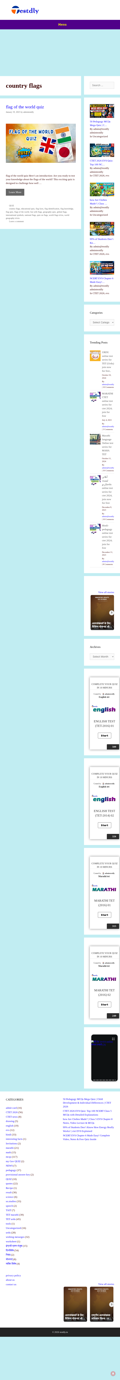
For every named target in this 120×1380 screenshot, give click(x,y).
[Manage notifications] (113, 1373)
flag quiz (9, 212)
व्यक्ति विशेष (11, 1263)
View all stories (106, 592)
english (9, 1125)
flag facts (39, 208)
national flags (30, 215)
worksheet (11, 1241)
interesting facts (14, 1139)
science (10, 1197)
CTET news (12, 1116)
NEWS (9, 1165)
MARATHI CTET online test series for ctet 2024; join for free (107, 404)
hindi (8, 1134)
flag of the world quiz (25, 106)
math (8, 1152)
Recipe (9, 1188)
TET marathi (12, 1214)
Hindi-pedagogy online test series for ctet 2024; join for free (107, 536)
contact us (11, 1284)
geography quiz (49, 212)
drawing (10, 1121)
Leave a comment (16, 221)
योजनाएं (9, 1259)
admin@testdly (108, 384)
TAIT (8, 1210)
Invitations (11, 1143)
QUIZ (11, 205)
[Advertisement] (60, 51)
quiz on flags (42, 215)
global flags (62, 212)
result (9, 1192)
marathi (10, 1148)
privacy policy (13, 1275)
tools (8, 1223)
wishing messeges (15, 1237)
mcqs (8, 1156)
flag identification (51, 208)
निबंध (8, 1254)
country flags (14, 208)
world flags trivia (56, 215)
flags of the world (21, 212)
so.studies (11, 1201)
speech (9, 1205)
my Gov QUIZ (13, 1161)
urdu (8, 1232)
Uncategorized (13, 1228)
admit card (11, 1108)
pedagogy (11, 1170)
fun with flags (36, 212)
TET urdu (11, 1219)
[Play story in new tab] (104, 1058)
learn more (15, 192)
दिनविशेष (10, 1250)
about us (10, 1280)
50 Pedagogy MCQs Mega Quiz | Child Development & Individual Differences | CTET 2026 (87, 1103)
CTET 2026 (12, 1112)
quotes (9, 1183)
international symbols (15, 215)
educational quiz (28, 208)
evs (7, 1130)
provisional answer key (18, 1174)
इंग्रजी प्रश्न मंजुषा (14, 1245)
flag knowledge (66, 208)
